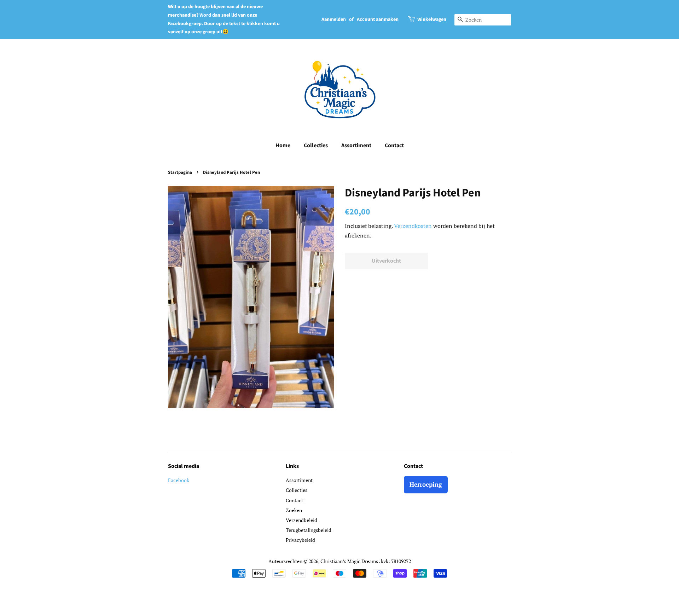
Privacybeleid (300, 540)
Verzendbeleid (301, 520)
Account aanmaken (378, 19)
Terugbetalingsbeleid (308, 530)
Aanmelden (333, 19)
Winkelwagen (431, 19)
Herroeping (426, 484)
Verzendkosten (413, 226)
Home (282, 145)
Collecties (316, 145)
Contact (394, 145)
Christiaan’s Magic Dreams (349, 561)
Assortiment (356, 145)
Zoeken (294, 510)
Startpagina (180, 172)
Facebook (178, 480)
